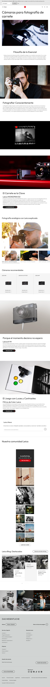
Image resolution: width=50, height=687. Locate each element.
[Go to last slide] (1, 568)
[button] (47, 624)
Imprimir (3, 677)
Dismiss (18, 3)
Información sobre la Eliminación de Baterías (39, 677)
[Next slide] (48, 568)
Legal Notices (17, 677)
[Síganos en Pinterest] (41, 672)
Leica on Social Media (8, 671)
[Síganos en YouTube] (31, 672)
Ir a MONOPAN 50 (10, 207)
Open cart (47, 7)
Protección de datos (10, 677)
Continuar (15, 3)
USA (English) (5, 3)
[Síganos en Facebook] (34, 672)
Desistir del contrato (41, 662)
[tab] (22, 583)
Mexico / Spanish (11, 624)
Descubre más (7, 290)
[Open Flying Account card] (45, 7)
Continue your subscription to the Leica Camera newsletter (45, 429)
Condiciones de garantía (25, 677)
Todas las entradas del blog (40, 551)
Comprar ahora (7, 291)
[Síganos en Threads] (39, 672)
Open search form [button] (42, 7)
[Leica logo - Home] (25, 7)
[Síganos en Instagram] (29, 672)
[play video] (25, 135)
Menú (5, 7)
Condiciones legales (12, 680)
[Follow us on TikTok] (36, 672)
